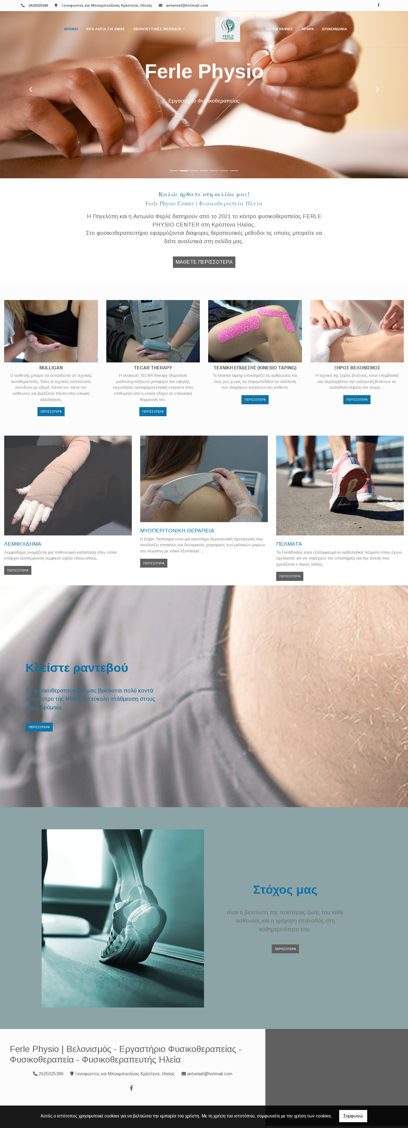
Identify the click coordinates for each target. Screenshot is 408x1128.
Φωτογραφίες (279, 29)
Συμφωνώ (353, 1116)
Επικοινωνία (334, 29)
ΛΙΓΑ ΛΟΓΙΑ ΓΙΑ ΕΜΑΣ (105, 29)
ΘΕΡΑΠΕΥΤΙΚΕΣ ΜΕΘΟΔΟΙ (157, 29)
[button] (30, 89)
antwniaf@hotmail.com (187, 5)
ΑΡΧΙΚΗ (71, 29)
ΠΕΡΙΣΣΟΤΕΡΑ (51, 411)
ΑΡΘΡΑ (307, 29)
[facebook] (378, 5)
